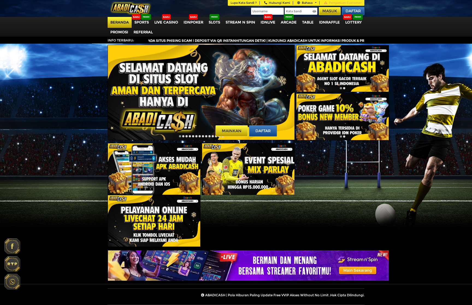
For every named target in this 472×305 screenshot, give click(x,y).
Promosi (119, 32)
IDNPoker (193, 22)
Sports (141, 22)
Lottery (353, 22)
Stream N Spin (240, 22)
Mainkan (231, 130)
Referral (143, 32)
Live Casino (166, 22)
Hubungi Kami (279, 3)
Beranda (119, 22)
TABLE (308, 22)
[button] (180, 136)
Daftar (353, 10)
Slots (214, 22)
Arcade (289, 22)
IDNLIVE (268, 22)
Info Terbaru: (121, 40)
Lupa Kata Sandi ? (244, 3)
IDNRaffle (329, 22)
